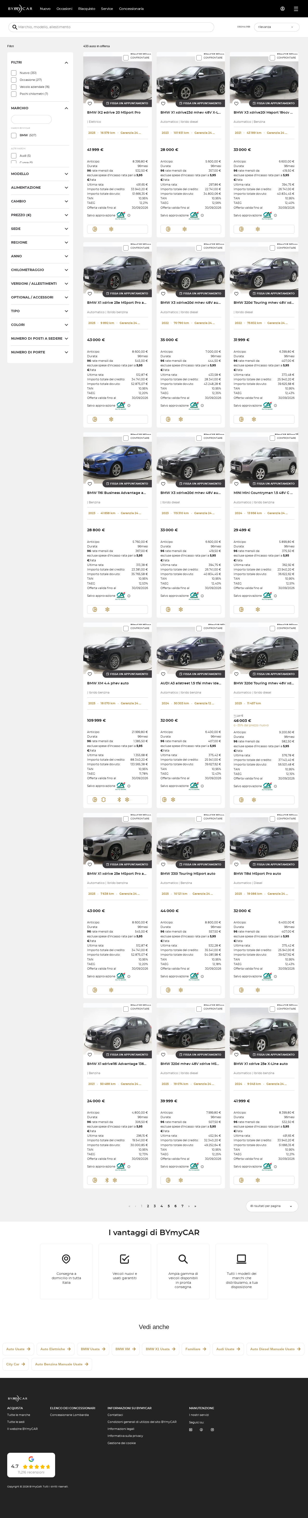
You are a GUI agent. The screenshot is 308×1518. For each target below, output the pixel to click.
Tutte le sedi (16, 1422)
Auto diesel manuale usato (272, 1349)
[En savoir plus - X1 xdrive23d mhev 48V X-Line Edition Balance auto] (191, 77)
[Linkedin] (190, 1430)
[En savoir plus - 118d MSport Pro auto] (264, 838)
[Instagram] (212, 1430)
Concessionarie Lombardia (69, 1415)
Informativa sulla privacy (125, 1435)
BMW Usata (90, 1349)
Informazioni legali (121, 1428)
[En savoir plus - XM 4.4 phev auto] (117, 648)
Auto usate (15, 1349)
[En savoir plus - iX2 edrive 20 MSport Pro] (117, 77)
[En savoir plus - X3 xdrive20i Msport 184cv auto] (264, 77)
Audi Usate (225, 1349)
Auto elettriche (52, 1349)
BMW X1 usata (158, 1349)
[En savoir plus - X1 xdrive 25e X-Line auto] (264, 1028)
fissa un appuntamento (129, 103)
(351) (28, 72)
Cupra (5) (26, 162)
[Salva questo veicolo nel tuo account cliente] (90, 103)
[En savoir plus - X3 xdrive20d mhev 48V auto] (191, 267)
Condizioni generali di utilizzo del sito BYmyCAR (142, 1422)
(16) (35, 86)
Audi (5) (25, 155)
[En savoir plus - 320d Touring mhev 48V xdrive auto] (264, 267)
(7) (34, 93)
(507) (28, 135)
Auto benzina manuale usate (59, 1364)
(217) (31, 79)
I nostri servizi (199, 1415)
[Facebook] (201, 1430)
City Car (12, 1364)
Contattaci (115, 1415)
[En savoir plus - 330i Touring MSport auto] (191, 838)
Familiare (193, 1349)
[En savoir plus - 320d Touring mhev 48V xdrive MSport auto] (264, 648)
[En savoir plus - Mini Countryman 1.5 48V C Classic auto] (264, 458)
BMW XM (123, 1349)
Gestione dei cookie (122, 1443)
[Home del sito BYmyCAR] (20, 8)
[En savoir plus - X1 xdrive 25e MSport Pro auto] (117, 267)
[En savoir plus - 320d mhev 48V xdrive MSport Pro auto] (191, 1028)
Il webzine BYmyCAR (22, 1428)
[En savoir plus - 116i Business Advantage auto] (117, 458)
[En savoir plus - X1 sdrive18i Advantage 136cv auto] (117, 1028)
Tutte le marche (18, 1415)
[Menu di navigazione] (296, 8)
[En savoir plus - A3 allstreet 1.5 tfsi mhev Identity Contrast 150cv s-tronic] (191, 648)
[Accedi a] (283, 8)
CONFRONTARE (139, 58)
